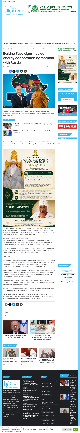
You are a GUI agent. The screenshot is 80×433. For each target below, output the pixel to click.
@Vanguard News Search (47, 397)
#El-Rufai (49, 381)
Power (49, 43)
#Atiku (43, 381)
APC (43, 406)
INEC (43, 415)
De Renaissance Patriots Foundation (47, 409)
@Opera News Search (47, 386)
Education (38, 43)
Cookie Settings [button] (67, 429)
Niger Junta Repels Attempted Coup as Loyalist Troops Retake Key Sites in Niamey (10, 361)
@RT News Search (46, 391)
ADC (43, 399)
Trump (43, 423)
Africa (9, 48)
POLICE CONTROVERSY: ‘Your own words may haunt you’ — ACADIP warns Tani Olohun (47, 360)
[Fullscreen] (75, 114)
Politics (68, 43)
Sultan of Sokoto (45, 420)
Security (44, 43)
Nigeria (43, 417)
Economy (26, 43)
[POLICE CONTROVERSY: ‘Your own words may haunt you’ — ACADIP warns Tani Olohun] (47, 353)
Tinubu (53, 420)
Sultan (48, 417)
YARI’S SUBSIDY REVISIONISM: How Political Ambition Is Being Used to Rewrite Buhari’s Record (28, 361)
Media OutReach (56, 43)
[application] (67, 110)
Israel (47, 415)
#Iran (54, 381)
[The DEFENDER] (14, 10)
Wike (51, 423)
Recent (64, 376)
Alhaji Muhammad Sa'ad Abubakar (47, 403)
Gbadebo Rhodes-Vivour (47, 412)
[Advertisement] (40, 29)
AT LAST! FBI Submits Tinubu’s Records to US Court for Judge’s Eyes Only (32, 124)
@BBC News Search (46, 383)
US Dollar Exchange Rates (66, 138)
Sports (63, 43)
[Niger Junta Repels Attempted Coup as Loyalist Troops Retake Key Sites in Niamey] (11, 352)
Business (20, 43)
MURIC (52, 415)
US (47, 423)
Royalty (32, 43)
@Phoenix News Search (47, 389)
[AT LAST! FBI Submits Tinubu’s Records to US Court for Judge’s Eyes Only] (7, 126)
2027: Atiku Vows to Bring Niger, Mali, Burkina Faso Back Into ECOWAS (31, 131)
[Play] (60, 114)
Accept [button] (75, 429)
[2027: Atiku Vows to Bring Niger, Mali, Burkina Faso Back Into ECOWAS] (7, 133)
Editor (7, 312)
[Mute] (72, 114)
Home (6, 43)
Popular (72, 376)
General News (13, 43)
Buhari (47, 406)
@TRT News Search (46, 394)
